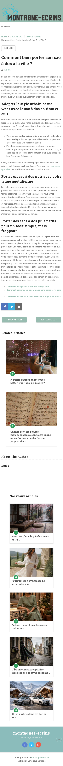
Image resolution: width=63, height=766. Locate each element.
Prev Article (15, 320)
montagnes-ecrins (31, 733)
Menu (7, 26)
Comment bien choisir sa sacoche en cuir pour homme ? (33, 297)
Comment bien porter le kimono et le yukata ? (28, 286)
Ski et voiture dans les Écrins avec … (28, 715)
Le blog (8, 48)
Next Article (47, 320)
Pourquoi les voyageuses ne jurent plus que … (28, 582)
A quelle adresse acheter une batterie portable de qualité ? (27, 381)
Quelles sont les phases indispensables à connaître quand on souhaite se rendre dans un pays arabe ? (30, 436)
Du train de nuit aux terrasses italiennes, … (29, 627)
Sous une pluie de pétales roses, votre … (30, 538)
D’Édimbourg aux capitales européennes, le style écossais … (30, 671)
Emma (7, 70)
